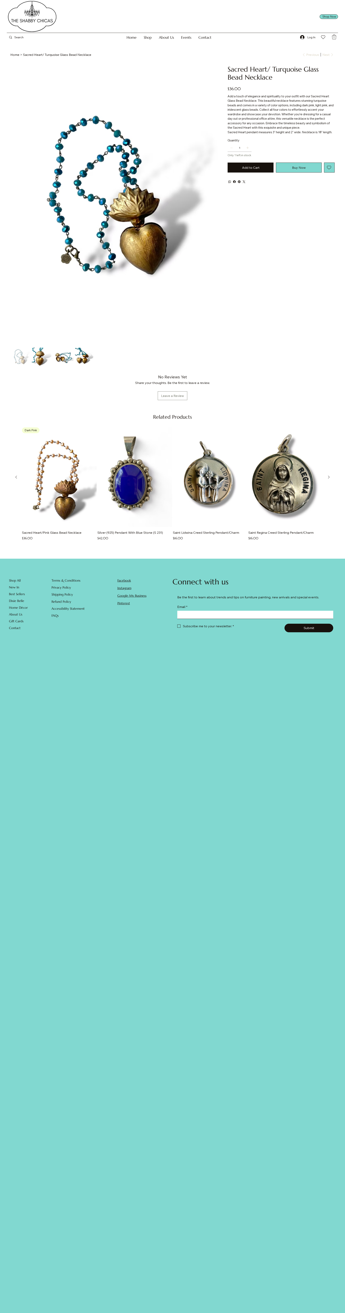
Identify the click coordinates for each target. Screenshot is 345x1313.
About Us (15, 614)
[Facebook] (234, 182)
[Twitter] (244, 182)
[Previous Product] (16, 477)
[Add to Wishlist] (329, 168)
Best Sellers (17, 594)
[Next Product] (328, 477)
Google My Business (132, 596)
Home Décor (18, 608)
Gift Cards (16, 621)
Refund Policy (61, 602)
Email (182, 607)
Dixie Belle (16, 601)
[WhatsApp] (230, 182)
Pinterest (123, 603)
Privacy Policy (61, 587)
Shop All (15, 580)
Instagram (124, 588)
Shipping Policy (62, 594)
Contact (15, 628)
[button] (148, 37)
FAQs (55, 616)
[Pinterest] (239, 182)
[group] (172, 486)
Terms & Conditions (66, 580)
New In (14, 587)
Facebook (124, 580)
